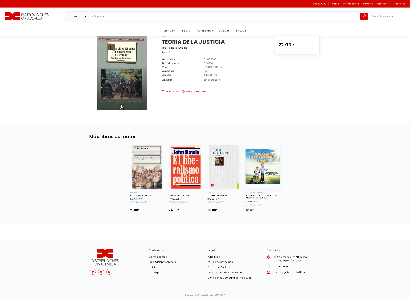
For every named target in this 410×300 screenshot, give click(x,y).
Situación (166, 79)
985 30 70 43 (319, 3)
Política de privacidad (220, 262)
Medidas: (166, 74)
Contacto (368, 3)
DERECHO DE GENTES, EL (141, 195)
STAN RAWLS (252, 201)
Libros (168, 30)
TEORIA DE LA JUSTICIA (217, 195)
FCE (163, 37)
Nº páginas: (168, 70)
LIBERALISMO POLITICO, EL (180, 195)
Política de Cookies (219, 267)
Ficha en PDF (172, 91)
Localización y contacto (162, 262)
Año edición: (168, 59)
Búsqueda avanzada (382, 16)
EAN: (164, 66)
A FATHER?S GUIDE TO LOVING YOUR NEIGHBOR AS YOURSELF (262, 196)
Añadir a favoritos (196, 91)
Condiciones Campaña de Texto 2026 (229, 277)
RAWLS (165, 52)
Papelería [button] (204, 30)
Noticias (335, 3)
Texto (186, 30)
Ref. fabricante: (170, 63)
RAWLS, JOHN (136, 199)
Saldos (241, 30)
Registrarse (399, 3)
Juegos (224, 30)
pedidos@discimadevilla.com (291, 272)
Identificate (383, 3)
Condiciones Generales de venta (227, 272)
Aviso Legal (214, 256)
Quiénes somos (351, 3)
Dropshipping (156, 272)
